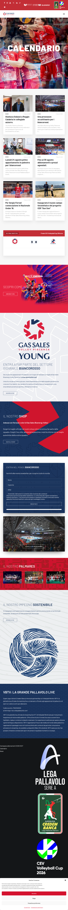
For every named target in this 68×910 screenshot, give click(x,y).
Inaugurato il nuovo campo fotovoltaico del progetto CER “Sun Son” (50, 205)
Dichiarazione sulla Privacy (37, 907)
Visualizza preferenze (34, 903)
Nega (34, 898)
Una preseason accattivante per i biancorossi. (46, 119)
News (1, 751)
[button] (65, 880)
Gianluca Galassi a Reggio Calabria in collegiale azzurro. (17, 119)
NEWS (7, 113)
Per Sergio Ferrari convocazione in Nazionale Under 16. (17, 205)
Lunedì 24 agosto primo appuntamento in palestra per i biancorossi (17, 162)
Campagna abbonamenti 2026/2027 (11, 746)
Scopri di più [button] (10, 393)
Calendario (3, 748)
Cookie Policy (27, 907)
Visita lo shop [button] (10, 442)
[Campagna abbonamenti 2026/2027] (34, 288)
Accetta (34, 893)
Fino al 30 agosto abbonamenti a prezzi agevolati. (48, 162)
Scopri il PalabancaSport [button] (34, 546)
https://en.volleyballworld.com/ (17, 710)
